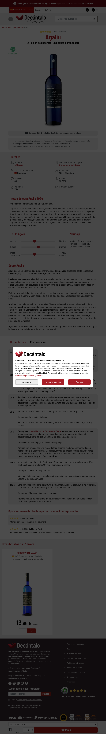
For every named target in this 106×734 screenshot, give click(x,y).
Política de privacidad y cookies (29, 375)
